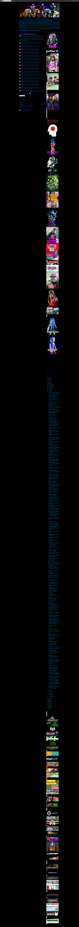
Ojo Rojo (28, 24)
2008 (49, 703)
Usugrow (43, 28)
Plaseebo (49, 24)
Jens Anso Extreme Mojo (52, 517)
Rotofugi (38, 25)
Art (24, 19)
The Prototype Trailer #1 (52, 415)
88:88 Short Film (51, 457)
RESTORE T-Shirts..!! (52, 685)
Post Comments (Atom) (28, 106)
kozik (59, 28)
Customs (31, 20)
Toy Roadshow (30, 28)
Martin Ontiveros (35, 23)
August (50, 387)
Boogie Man (43, 19)
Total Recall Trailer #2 (52, 417)
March (50, 693)
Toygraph (39, 28)
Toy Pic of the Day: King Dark (53, 629)
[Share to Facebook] (23, 95)
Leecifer (54, 22)
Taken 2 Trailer (51, 487)
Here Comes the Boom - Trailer (53, 402)
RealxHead (22, 25)
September (51, 386)
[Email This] (19, 95)
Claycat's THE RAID (52, 665)
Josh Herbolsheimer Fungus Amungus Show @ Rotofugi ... (53, 674)
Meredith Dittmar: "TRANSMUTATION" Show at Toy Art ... (54, 595)
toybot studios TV (24, 30)
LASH (39, 22)
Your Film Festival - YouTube (53, 437)
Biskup (35, 19)
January (50, 696)
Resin (35, 25)
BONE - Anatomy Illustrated (53, 618)
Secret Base (26, 27)
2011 (49, 698)
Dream (49, 628)
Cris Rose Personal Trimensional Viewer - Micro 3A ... (53, 547)
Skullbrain (34, 27)
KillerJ (36, 22)
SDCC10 (21, 27)
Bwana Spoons (54, 19)
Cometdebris (21, 20)
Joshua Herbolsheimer (28, 22)
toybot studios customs (35, 30)
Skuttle (38, 27)
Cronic (25, 20)
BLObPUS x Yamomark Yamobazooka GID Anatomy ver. (53, 568)
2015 (49, 378)
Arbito (22, 19)
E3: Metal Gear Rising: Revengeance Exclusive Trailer (53, 644)
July (49, 389)
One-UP (32, 24)
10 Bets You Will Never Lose (53, 585)
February (50, 694)
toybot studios (39, 6)
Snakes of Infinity (42, 27)
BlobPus (38, 19)
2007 (49, 704)
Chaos (59, 19)
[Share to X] (22, 95)
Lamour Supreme (44, 22)
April (49, 691)
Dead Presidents (38, 20)
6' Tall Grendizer (51, 453)
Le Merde (51, 22)
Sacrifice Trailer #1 (51, 414)
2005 (49, 708)
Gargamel (49, 20)
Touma (26, 28)
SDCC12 (28, 94)
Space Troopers (49, 27)
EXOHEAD (44, 20)
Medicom (47, 23)
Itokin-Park (21, 22)
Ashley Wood (28, 19)
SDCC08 (54, 25)
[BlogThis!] (20, 95)
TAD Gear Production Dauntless (54, 392)
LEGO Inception (51, 560)
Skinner (31, 27)
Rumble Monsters (45, 25)
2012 (49, 383)
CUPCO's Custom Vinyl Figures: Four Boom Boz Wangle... (53, 591)
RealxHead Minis (29, 25)
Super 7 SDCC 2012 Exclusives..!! (28, 34)
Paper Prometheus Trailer (52, 636)
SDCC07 (50, 25)
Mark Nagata (28, 23)
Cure (27, 20)
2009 (49, 701)
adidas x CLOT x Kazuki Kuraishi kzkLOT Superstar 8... (53, 471)
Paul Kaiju (44, 24)
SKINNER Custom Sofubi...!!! (53, 575)
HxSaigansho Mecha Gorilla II (53, 409)
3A (19, 19)
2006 (49, 706)
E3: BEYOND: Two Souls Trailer (54, 573)
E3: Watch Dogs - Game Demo (53, 648)
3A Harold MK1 (51, 602)
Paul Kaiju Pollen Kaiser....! (53, 600)
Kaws (34, 22)
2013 (49, 381)
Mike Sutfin (51, 23)
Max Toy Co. (42, 23)
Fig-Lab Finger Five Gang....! (53, 562)
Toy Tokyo (36, 28)
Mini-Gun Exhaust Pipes (52, 430)
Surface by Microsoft (52, 521)
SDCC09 (58, 25)
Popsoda (53, 24)
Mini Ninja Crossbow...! (52, 481)
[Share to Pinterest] (24, 95)
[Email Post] (30, 93)
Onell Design (38, 24)
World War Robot (49, 28)
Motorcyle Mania (22, 24)
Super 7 (32, 94)
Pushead (58, 24)
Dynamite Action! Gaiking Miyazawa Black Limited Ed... (53, 478)
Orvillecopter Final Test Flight (53, 641)
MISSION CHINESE (52, 482)
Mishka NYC (57, 23)
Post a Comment (22, 102)
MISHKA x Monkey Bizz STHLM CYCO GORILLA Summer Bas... (53, 657)
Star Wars (54, 27)
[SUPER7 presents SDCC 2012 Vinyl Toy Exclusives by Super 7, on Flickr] (29, 43)
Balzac (32, 19)
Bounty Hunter (47, 19)
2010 (49, 700)
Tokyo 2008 (22, 28)
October (50, 384)
